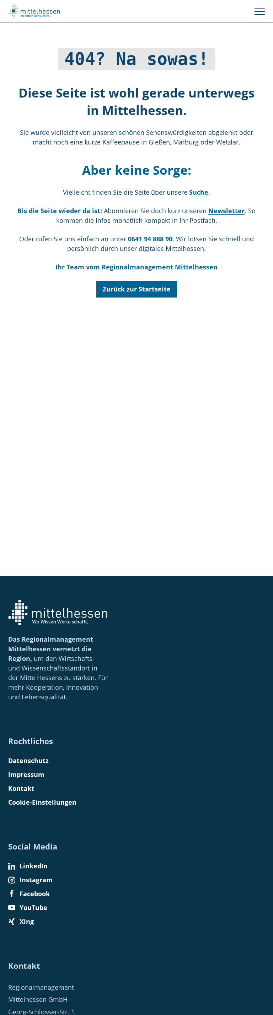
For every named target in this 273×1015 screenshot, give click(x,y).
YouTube (33, 907)
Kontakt (21, 788)
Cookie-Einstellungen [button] (42, 802)
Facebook (35, 893)
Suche (198, 192)
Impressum (26, 774)
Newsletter (226, 210)
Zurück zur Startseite (137, 289)
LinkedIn (34, 866)
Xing (27, 921)
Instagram (36, 879)
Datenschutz (28, 760)
